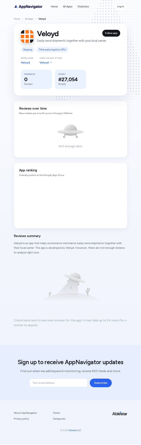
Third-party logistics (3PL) (52, 49)
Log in (120, 6)
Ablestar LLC (75, 430)
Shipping (27, 49)
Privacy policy (21, 418)
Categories (59, 418)
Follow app (111, 33)
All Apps (67, 6)
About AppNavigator (25, 412)
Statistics (83, 6)
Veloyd (25, 62)
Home (54, 6)
